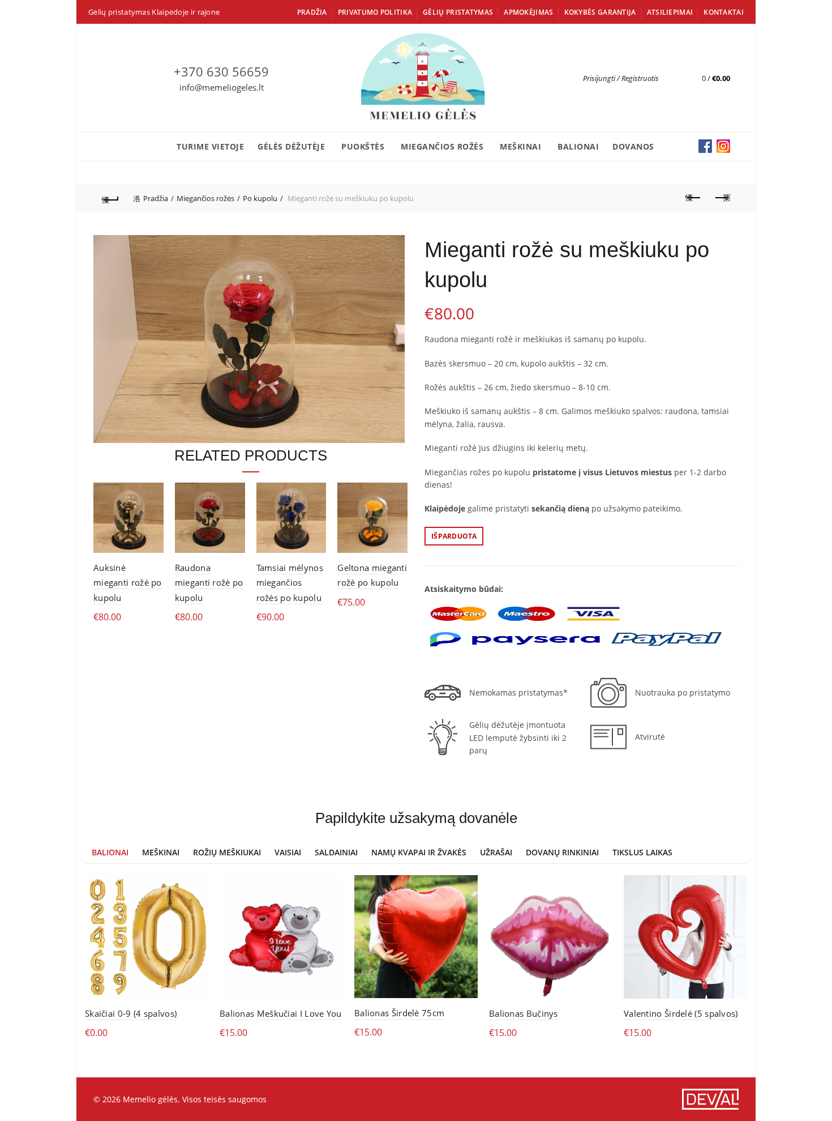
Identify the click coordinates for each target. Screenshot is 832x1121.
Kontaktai (724, 12)
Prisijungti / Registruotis (621, 78)
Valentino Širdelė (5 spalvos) (681, 1013)
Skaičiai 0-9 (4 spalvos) (131, 1013)
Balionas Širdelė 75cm (399, 1012)
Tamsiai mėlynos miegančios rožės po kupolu (290, 582)
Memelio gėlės (150, 1099)
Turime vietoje (210, 146)
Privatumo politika (375, 12)
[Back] (110, 198)
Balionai (578, 146)
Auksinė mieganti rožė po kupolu (127, 582)
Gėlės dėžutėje (291, 146)
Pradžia (312, 12)
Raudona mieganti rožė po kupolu (209, 582)
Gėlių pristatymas (458, 12)
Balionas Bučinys (523, 1013)
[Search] (668, 78)
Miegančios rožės (442, 146)
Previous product (693, 198)
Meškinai (520, 146)
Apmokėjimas (528, 12)
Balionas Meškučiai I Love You (281, 1013)
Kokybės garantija (600, 12)
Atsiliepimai (670, 12)
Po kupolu (260, 198)
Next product (721, 198)
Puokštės (362, 146)
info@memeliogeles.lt (221, 87)
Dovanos (633, 146)
